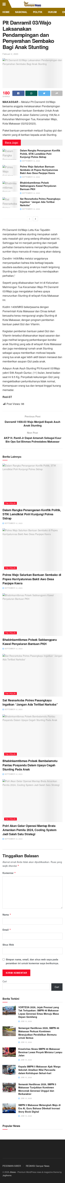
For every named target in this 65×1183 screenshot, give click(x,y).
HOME (6, 12)
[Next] (35, 218)
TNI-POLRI (10, 503)
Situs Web (8, 944)
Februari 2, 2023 (10, 53)
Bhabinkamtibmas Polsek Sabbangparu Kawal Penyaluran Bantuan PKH (38, 186)
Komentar (9, 873)
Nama (6, 914)
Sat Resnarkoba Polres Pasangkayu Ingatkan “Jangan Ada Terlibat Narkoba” (40, 202)
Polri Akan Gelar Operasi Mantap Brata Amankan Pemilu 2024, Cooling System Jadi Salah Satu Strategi (29, 830)
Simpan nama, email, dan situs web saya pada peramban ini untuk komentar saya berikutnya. (32, 961)
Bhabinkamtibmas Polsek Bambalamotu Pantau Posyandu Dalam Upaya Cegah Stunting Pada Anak (30, 765)
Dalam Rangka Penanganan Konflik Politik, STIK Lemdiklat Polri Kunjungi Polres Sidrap (40, 154)
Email (6, 929)
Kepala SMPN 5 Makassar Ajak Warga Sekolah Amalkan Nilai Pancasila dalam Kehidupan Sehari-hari (39, 1070)
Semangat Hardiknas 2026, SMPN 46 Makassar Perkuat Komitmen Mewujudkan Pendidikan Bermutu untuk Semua (38, 1032)
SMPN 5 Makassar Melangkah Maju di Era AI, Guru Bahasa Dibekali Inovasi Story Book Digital (39, 1108)
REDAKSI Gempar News (38, 1165)
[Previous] (29, 218)
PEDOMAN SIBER (11, 1165)
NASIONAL (21, 12)
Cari (4, 981)
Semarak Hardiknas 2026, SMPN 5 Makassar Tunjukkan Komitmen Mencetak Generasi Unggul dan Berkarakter (37, 1089)
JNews (13, 1172)
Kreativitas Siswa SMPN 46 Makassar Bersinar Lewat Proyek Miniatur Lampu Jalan (40, 1052)
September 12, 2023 (31, 161)
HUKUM (52, 12)
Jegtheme (7, 1175)
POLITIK (37, 12)
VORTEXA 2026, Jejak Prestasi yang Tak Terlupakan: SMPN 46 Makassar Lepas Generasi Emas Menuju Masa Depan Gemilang (38, 1012)
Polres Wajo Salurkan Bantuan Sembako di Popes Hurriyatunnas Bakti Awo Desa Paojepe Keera (39, 170)
